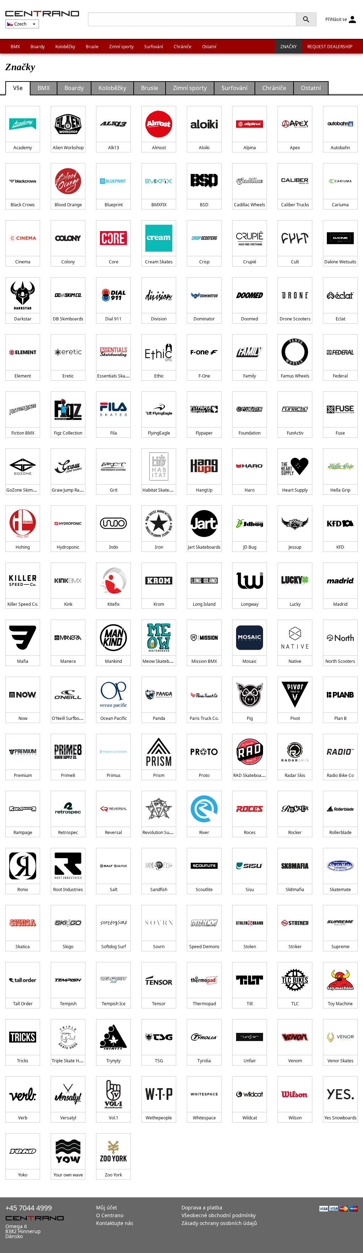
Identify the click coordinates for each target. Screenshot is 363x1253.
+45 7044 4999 (28, 1208)
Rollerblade (340, 832)
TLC (295, 1004)
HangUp (204, 490)
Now (22, 718)
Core (113, 262)
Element (23, 376)
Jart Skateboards (204, 547)
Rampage (22, 832)
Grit (113, 490)
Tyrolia (204, 1061)
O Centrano (109, 1215)
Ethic (159, 376)
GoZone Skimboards (26, 490)
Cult (295, 262)
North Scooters (340, 661)
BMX (15, 47)
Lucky (295, 604)
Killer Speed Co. (22, 604)
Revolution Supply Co (163, 832)
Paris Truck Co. (204, 718)
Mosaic (249, 661)
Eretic (68, 376)
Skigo (68, 947)
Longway (249, 604)
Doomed (249, 319)
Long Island (204, 604)
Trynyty (113, 1061)
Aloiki (204, 148)
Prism (158, 775)
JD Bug (249, 547)
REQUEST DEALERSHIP (329, 47)
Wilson (295, 1118)
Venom (295, 1061)
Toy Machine (340, 1004)
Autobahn (340, 148)
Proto (204, 775)
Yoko (22, 1175)
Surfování (153, 47)
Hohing (23, 547)
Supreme (340, 947)
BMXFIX (159, 205)
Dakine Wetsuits (340, 262)
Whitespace (204, 1118)
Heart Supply (295, 490)
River (204, 832)
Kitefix (113, 604)
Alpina (250, 148)
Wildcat (249, 1118)
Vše (18, 88)
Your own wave (68, 1175)
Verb (22, 1118)
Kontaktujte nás (114, 1223)
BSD (204, 205)
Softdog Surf (113, 947)
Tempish (68, 1004)
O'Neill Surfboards (70, 718)
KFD (340, 547)
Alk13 (113, 148)
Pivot (295, 718)
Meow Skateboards (161, 661)
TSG (159, 1061)
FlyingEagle (159, 433)
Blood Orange (68, 205)
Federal (340, 376)
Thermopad (204, 1004)
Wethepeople (159, 1118)
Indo (113, 547)
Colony (68, 262)
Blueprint (114, 205)
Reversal (113, 832)
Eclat (340, 319)
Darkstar (23, 319)
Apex (295, 148)
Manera (68, 661)
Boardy (37, 47)
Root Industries (68, 889)
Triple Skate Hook (69, 1061)
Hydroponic (68, 547)
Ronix (22, 889)
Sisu (250, 889)
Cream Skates (159, 262)
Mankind (113, 661)
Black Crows (23, 205)
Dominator (204, 319)
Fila (113, 433)
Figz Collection (68, 433)
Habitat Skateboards (163, 490)
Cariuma (340, 205)
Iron (159, 547)
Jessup (295, 547)
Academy (22, 148)
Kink (68, 604)
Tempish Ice (113, 1004)
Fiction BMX (22, 433)
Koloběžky (65, 47)
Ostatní (209, 47)
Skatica (23, 947)
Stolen (250, 947)
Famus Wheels (295, 376)
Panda (159, 718)
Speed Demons (204, 947)
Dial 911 (113, 319)
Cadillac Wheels (249, 205)
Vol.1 (113, 1118)
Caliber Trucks (295, 205)
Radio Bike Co (340, 775)
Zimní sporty (121, 47)
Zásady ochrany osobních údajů (219, 1223)
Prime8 (68, 775)
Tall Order (23, 1004)
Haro (250, 490)
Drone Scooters (295, 319)
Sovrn (158, 947)
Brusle (92, 47)
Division (159, 319)
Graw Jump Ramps (70, 490)
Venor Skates (340, 1061)
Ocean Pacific (113, 718)
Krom (158, 604)
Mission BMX (204, 661)
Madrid (340, 604)
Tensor (159, 1004)
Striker (295, 947)
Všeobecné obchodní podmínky (219, 1215)
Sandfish (158, 889)
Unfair (250, 1061)
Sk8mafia (295, 889)
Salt (113, 889)
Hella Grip (340, 490)
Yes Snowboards (340, 1118)
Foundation (250, 433)
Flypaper (204, 433)
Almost (159, 148)
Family (249, 376)
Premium (23, 775)
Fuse (340, 433)
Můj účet (106, 1207)
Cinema (22, 262)
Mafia (22, 661)
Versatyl (68, 1118)
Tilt (250, 1004)
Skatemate (340, 889)
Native (295, 661)
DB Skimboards (68, 319)
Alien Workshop (68, 148)
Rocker (295, 832)
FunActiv (295, 433)
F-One (204, 376)
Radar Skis (295, 775)
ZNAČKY (288, 47)
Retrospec (68, 832)
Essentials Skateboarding (122, 376)
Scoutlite (204, 889)
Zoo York (113, 1175)
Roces (250, 832)
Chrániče (182, 47)
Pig (250, 718)
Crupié (249, 262)
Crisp (204, 262)
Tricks (22, 1061)
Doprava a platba (202, 1207)
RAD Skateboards (250, 775)
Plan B (340, 718)
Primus (114, 775)
